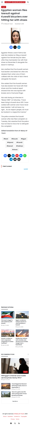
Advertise (10, 416)
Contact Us (17, 416)
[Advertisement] (15, 238)
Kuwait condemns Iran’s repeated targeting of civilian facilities (7, 341)
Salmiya (20, 146)
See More (15, 401)
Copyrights (24, 416)
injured (10, 142)
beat (6, 139)
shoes (15, 150)
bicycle (15, 139)
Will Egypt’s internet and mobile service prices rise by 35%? (13, 377)
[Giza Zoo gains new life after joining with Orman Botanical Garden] (5, 394)
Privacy (13, 419)
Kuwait (20, 142)
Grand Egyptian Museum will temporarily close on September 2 (19, 385)
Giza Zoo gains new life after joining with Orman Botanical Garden (19, 393)
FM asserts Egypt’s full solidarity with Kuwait (7, 321)
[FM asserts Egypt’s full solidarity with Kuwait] (7, 315)
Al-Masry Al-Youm (8, 24)
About (4, 416)
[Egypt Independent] (15, 2)
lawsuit (10, 146)
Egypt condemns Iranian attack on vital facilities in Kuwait (21, 322)
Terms (17, 419)
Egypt (3, 7)
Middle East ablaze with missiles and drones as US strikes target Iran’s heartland (22, 342)
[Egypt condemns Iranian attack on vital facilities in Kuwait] (22, 315)
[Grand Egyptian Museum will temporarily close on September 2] (5, 386)
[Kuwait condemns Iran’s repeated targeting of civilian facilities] (7, 333)
